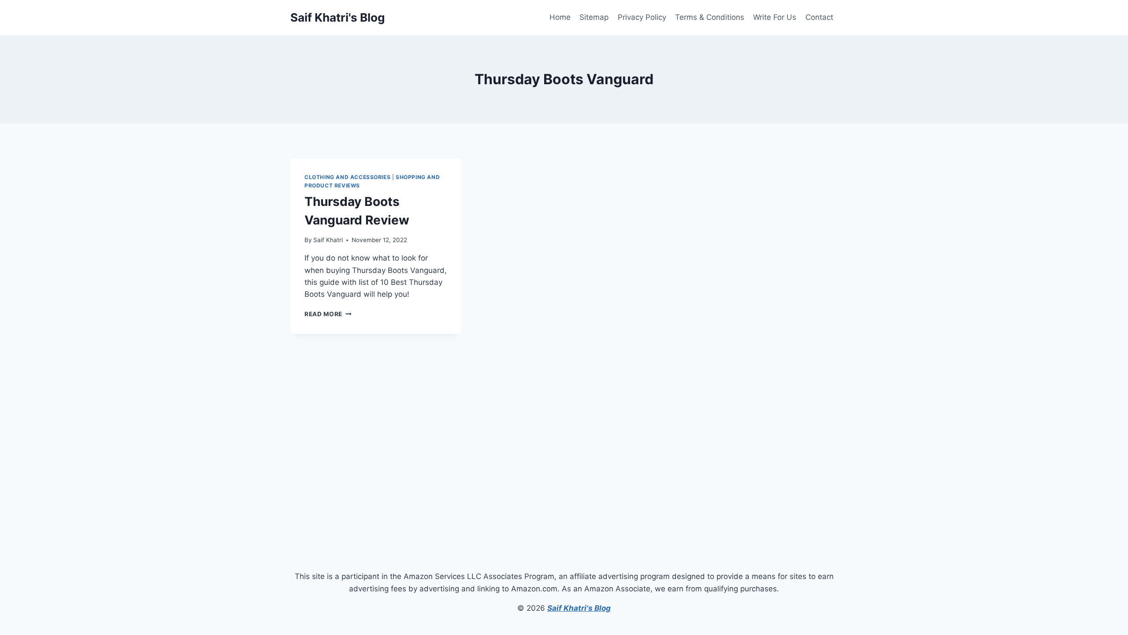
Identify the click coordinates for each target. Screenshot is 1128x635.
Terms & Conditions (709, 17)
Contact (819, 17)
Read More (328, 314)
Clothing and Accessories (347, 177)
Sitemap (594, 17)
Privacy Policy (642, 17)
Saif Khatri (328, 239)
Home (560, 17)
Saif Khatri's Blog (579, 608)
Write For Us (774, 17)
